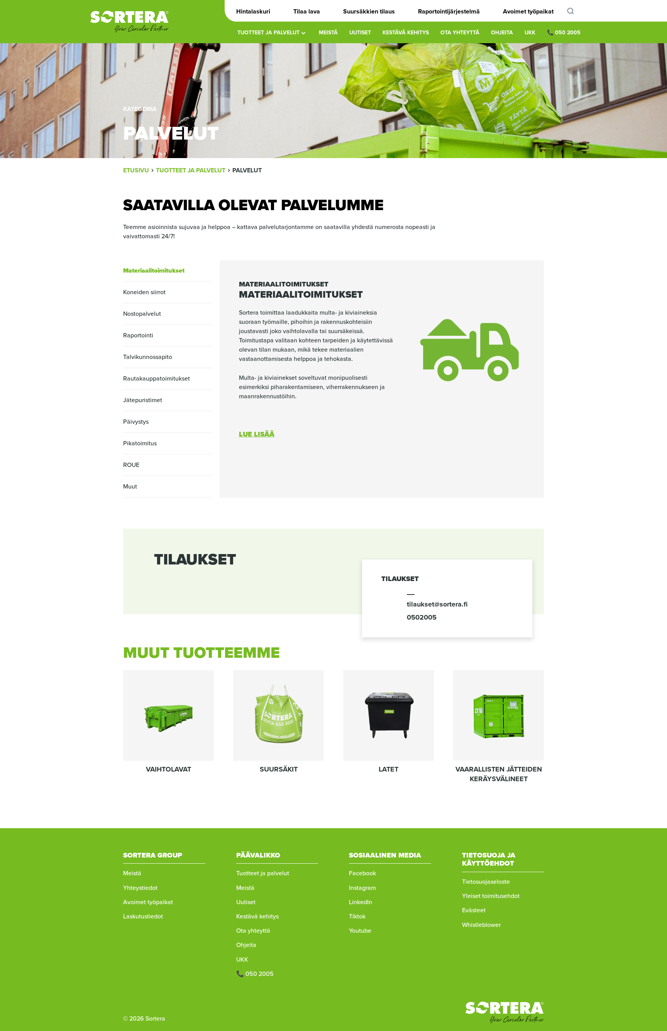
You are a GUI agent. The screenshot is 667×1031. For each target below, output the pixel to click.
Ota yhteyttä (459, 33)
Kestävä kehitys (406, 33)
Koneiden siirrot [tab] (144, 292)
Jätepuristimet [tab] (142, 400)
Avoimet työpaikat (528, 11)
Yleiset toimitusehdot (491, 895)
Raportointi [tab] (138, 335)
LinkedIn (360, 902)
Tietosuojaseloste (486, 881)
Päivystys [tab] (136, 421)
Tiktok (357, 916)
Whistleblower (481, 924)
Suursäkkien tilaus (369, 11)
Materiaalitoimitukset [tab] (154, 270)
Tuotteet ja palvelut (268, 33)
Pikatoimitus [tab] (140, 443)
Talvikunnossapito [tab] (147, 356)
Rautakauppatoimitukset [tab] (156, 378)
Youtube (360, 930)
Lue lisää (256, 434)
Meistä (328, 33)
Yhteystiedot (140, 887)
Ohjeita (502, 33)
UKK (530, 33)
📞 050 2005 (564, 33)
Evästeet (474, 910)
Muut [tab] (130, 486)
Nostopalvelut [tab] (142, 313)
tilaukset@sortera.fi (437, 604)
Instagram (362, 887)
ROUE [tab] (131, 464)
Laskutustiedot (143, 916)
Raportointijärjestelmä (449, 11)
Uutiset (360, 33)
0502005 (422, 617)
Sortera (129, 21)
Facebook (362, 873)
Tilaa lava (306, 11)
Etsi (574, 10)
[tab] (382, 282)
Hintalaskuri (253, 11)
